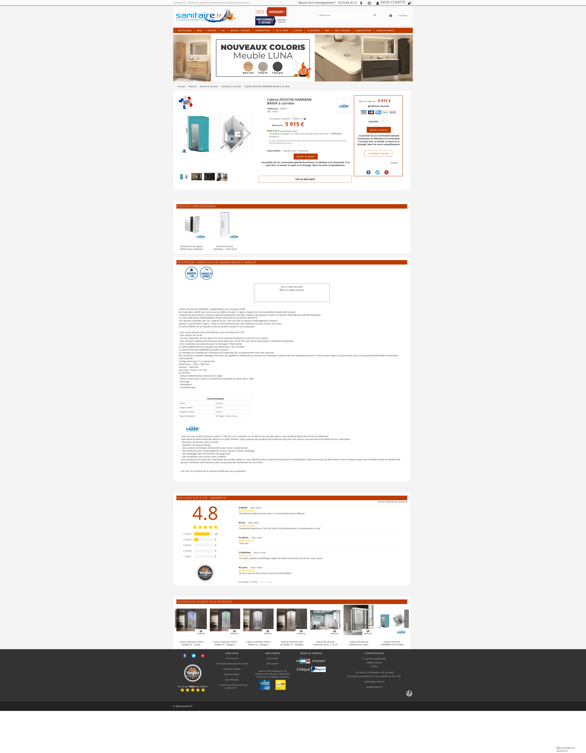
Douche (211, 30)
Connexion (272, 658)
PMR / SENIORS (342, 30)
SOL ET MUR (282, 30)
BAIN (199, 30)
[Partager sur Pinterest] (386, 172)
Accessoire (313, 30)
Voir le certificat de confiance (392, 501)
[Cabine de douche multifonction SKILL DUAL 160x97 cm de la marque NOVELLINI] (359, 620)
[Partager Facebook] (368, 172)
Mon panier (273, 663)
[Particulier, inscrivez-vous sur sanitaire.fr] (270, 11)
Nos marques (231, 679)
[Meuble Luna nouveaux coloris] (293, 57)
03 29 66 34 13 (347, 2)
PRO (327, 30)
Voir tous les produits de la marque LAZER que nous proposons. (213, 471)
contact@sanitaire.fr (374, 681)
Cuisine (297, 30)
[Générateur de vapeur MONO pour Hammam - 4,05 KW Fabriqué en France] (191, 224)
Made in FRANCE (385, 30)
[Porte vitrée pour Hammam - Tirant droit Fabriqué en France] (225, 224)
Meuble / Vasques (240, 30)
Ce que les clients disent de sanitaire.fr (232, 686)
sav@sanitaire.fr (374, 686)
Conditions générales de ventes (232, 663)
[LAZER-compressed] (216, 132)
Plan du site (232, 658)
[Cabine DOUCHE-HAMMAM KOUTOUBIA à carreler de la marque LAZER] (392, 620)
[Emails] (369, 3)
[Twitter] (377, 172)
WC (223, 30)
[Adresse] (361, 3)
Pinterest (203, 656)
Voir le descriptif (305, 179)
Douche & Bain (231, 674)
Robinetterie (262, 30)
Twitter (194, 656)
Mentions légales (232, 668)
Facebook (185, 656)
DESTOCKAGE (185, 30)
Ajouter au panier (306, 156)
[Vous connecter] (410, 3)
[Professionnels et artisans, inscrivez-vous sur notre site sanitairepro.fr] (270, 20)
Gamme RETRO (363, 30)
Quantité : (374, 121)
